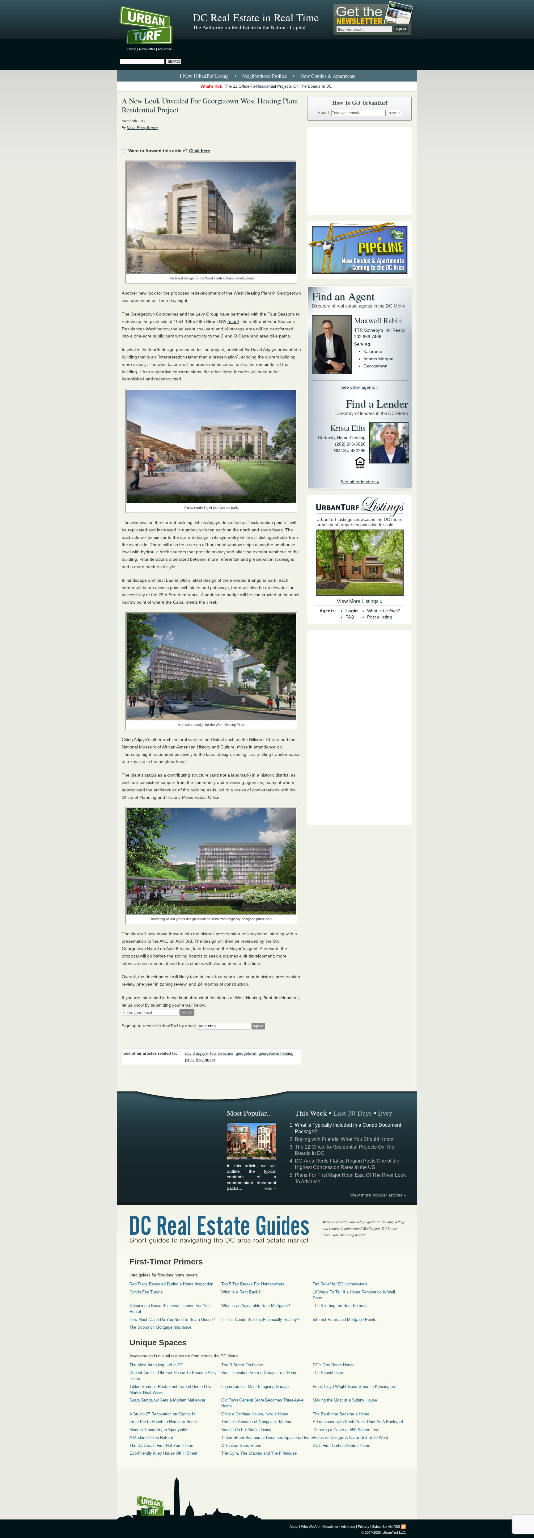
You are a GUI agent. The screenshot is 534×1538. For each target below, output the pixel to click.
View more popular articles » (378, 1194)
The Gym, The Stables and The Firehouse (259, 1453)
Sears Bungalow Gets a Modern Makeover (167, 1400)
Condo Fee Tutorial (146, 1292)
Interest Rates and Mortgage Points (344, 1319)
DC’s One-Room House (333, 1365)
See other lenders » (360, 481)
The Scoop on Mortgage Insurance (160, 1327)
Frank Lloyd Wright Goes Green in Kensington (354, 1386)
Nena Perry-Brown (142, 127)
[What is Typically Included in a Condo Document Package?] (252, 1158)
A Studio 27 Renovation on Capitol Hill (163, 1414)
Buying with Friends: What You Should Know (344, 1139)
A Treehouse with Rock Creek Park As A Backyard (358, 1421)
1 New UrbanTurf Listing (204, 76)
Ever (385, 1113)
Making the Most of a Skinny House (345, 1400)
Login (351, 610)
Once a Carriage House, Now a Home (254, 1414)
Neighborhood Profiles (264, 76)
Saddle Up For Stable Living (246, 1429)
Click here (199, 150)
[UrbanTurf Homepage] (151, 26)
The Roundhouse (328, 1372)
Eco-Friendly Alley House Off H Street (163, 1453)
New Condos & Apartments (327, 76)
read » (270, 1188)
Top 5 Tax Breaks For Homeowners (252, 1284)
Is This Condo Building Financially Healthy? (260, 1319)
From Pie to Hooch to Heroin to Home (163, 1421)
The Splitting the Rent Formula (340, 1305)
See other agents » (360, 387)
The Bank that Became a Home (341, 1414)
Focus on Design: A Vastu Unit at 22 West (350, 1437)
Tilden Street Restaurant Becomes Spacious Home (267, 1437)
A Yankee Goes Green (241, 1445)
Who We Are (310, 1526)
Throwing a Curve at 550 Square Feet (346, 1429)
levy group (205, 1060)
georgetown (246, 1053)
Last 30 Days (352, 1113)
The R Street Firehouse (242, 1365)
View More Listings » (360, 601)
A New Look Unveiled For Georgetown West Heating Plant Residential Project (210, 105)
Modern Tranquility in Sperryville (158, 1429)
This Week (311, 1113)
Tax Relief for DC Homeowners (340, 1284)
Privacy (363, 1526)
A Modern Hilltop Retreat (151, 1437)
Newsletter (147, 49)
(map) (233, 321)
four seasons (221, 1053)
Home (131, 49)
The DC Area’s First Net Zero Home (161, 1445)
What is (383, 610)
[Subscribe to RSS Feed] (403, 1526)
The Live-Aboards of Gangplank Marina (256, 1421)
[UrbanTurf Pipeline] (359, 276)
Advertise (165, 49)
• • (267, 76)
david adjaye (196, 1053)
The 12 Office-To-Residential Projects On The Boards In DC (278, 86)
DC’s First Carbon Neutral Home (341, 1445)
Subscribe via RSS (386, 1526)
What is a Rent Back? (241, 1292)
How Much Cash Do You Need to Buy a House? (172, 1319)
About (294, 1526)
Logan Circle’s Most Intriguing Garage (255, 1386)
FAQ (349, 616)
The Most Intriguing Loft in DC (156, 1365)
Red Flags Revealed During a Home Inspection (171, 1284)
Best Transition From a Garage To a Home (259, 1372)
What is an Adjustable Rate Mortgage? (255, 1305)
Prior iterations (153, 559)
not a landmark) (235, 775)
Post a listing (379, 616)
